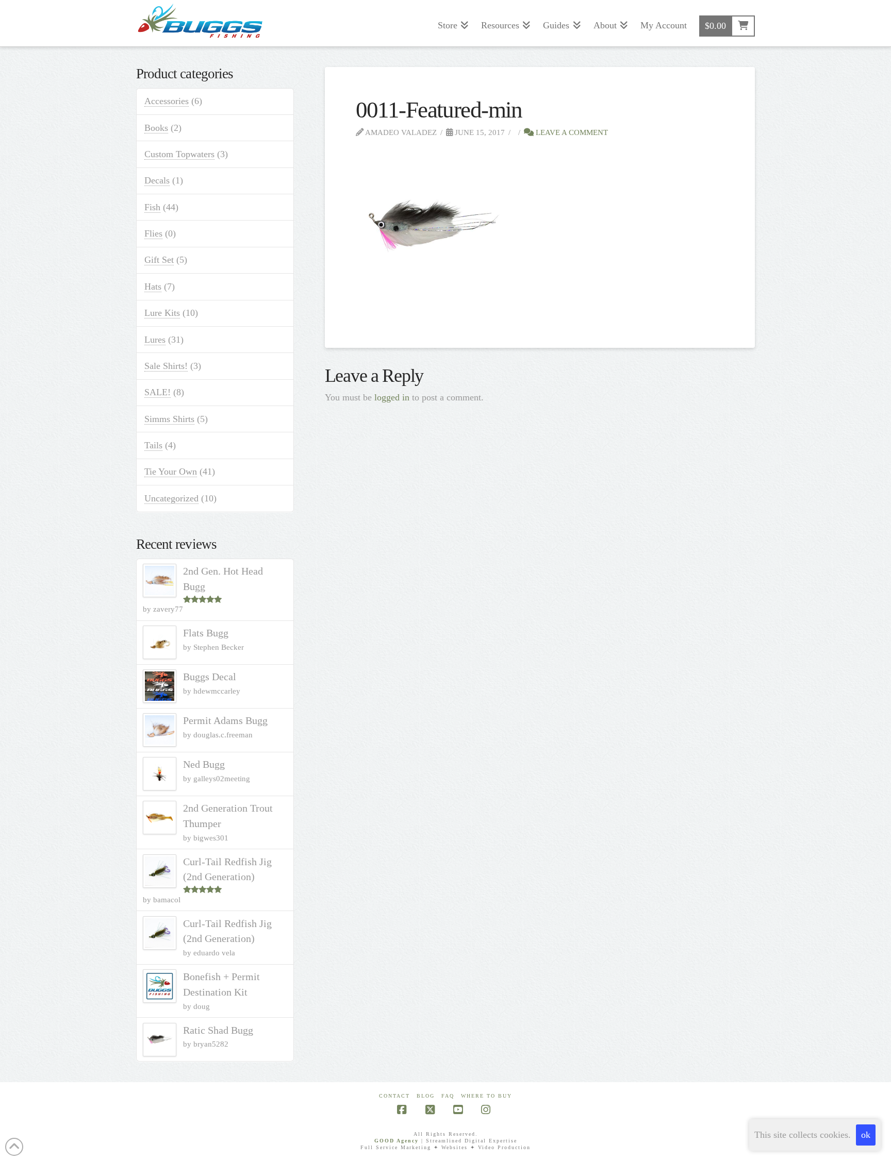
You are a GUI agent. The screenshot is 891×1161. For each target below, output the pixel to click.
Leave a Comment (571, 132)
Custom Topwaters (179, 154)
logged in (391, 397)
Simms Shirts (169, 419)
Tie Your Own (170, 471)
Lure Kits (162, 313)
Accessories (166, 101)
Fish (152, 207)
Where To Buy (486, 1096)
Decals (157, 180)
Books (156, 128)
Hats (152, 286)
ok (865, 1135)
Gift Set (159, 260)
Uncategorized (171, 498)
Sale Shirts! (166, 366)
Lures (155, 339)
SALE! (157, 392)
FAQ (447, 1096)
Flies (153, 233)
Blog (426, 1096)
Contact (394, 1096)
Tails (153, 445)
